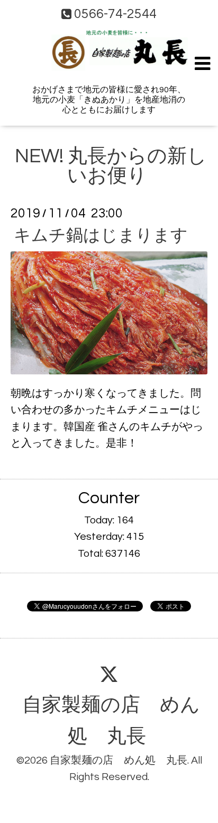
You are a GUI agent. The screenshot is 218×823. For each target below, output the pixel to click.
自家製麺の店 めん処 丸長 (110, 721)
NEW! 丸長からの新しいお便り (111, 166)
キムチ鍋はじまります (101, 235)
